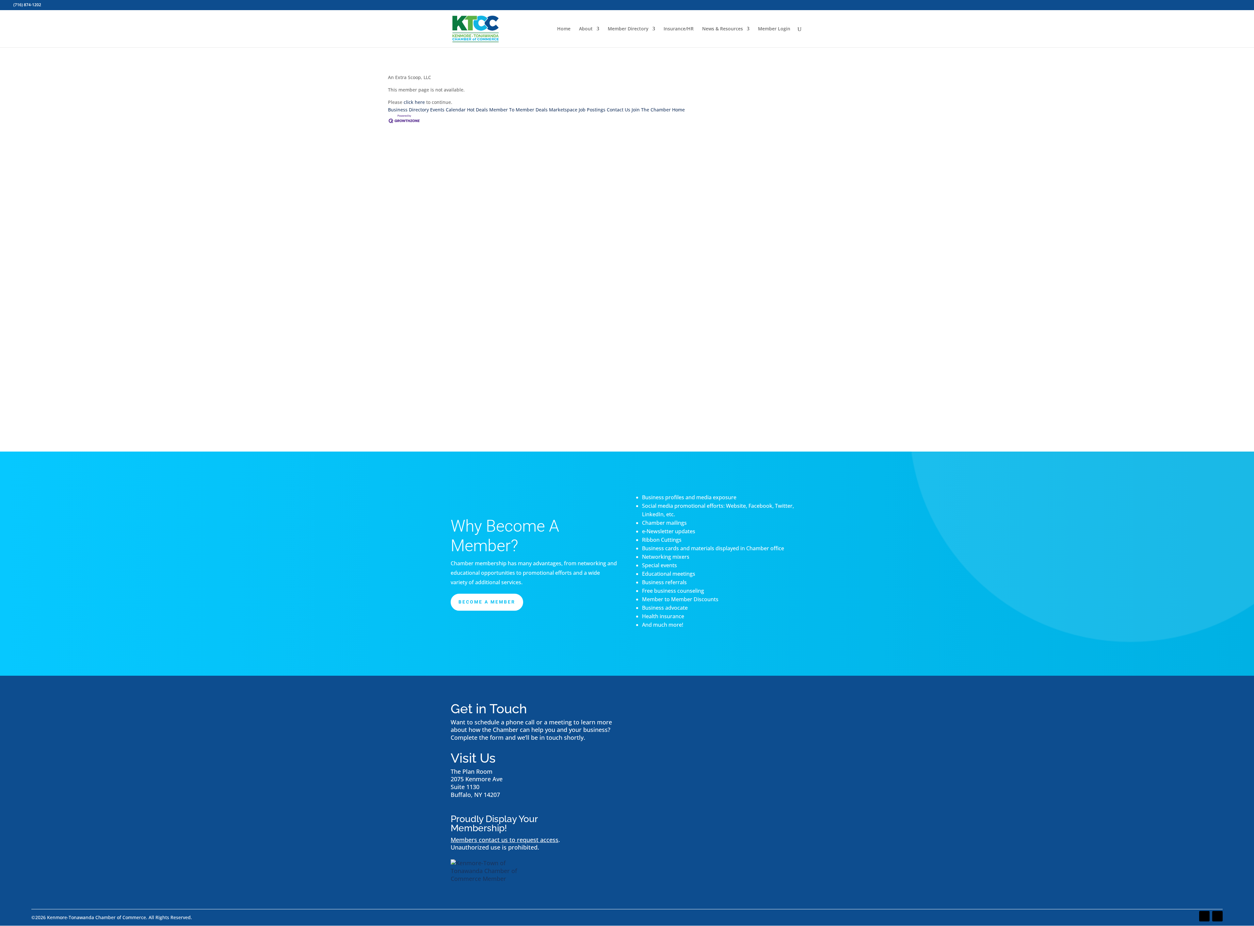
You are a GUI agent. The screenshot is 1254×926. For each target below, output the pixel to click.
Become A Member (486, 601)
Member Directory (628, 29)
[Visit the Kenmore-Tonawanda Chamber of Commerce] (491, 879)
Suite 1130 (465, 787)
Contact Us (618, 110)
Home (564, 29)
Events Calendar (448, 110)
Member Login (774, 29)
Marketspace (563, 110)
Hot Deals (477, 110)
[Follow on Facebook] (1204, 916)
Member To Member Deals (518, 110)
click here (414, 102)
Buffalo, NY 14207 (475, 795)
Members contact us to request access (504, 840)
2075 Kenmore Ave (477, 779)
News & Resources (722, 29)
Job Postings (592, 110)
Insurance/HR (679, 29)
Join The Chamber (651, 110)
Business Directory (408, 110)
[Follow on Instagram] (1217, 916)
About (586, 29)
